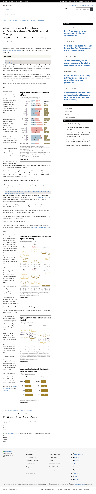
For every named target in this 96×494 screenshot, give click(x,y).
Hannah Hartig (17, 45)
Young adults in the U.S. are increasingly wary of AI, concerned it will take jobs (78, 140)
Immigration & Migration (32, 460)
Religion (28, 467)
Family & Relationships (55, 454)
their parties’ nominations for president (12, 50)
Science (51, 460)
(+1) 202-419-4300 (7, 458)
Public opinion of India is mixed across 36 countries (79, 146)
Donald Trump (9, 410)
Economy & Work (53, 457)
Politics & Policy (30, 454)
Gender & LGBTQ (30, 473)
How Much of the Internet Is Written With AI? (77, 128)
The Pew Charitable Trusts (79, 484)
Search (66, 8)
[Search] (91, 9)
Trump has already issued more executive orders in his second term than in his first (77, 62)
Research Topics (10, 15)
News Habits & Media (54, 467)
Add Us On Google (8, 41)
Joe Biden (22, 410)
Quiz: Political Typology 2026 (75, 124)
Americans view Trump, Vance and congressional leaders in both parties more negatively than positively (78, 96)
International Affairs (31, 457)
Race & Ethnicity (30, 463)
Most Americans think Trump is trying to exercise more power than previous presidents (77, 79)
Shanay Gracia (8, 45)
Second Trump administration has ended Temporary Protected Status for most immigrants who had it (78, 134)
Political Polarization (28, 410)
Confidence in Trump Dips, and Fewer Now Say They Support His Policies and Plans (78, 48)
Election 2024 (16, 410)
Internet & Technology (54, 463)
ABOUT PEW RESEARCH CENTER (10, 483)
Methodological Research (55, 470)
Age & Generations (31, 470)
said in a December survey (44, 197)
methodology (6, 390)
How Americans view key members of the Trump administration (75, 33)
